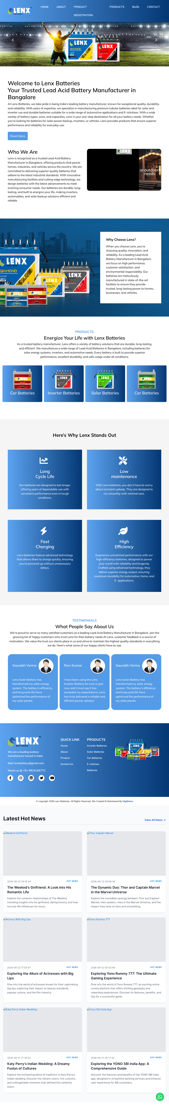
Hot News (72, 881)
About (61, 6)
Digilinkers (128, 801)
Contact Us (67, 764)
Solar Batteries (95, 751)
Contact (153, 6)
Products (117, 6)
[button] (12, 39)
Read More (17, 136)
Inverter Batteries (97, 745)
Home (45, 6)
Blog (135, 6)
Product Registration (83, 11)
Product (65, 757)
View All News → (155, 820)
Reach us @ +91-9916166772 (26, 770)
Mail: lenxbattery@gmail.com (26, 763)
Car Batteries (94, 757)
